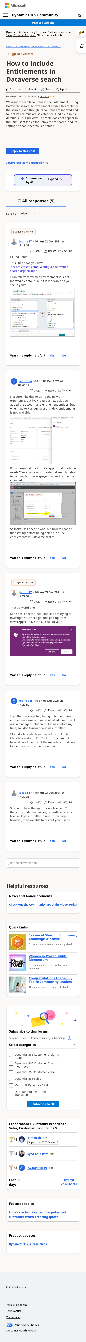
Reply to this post (23, 151)
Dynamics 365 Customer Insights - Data (37, 1056)
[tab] (36, 202)
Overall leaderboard (68, 1182)
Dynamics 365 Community (35, 15)
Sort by (11, 213)
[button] (79, 15)
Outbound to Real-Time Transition (30, 1093)
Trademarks (13, 1317)
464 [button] (37, 241)
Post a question (43, 23)
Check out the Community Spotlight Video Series (43, 904)
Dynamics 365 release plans (28, 1244)
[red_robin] (14, 381)
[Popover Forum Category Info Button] (69, 1038)
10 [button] (52, 96)
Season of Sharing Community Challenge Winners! (53, 937)
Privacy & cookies (16, 1304)
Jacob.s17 (25, 241)
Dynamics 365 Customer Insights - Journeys (37, 1065)
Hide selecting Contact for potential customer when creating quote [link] (37, 1214)
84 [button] (52, 1168)
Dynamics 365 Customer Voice (35, 1072)
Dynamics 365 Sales (28, 1078)
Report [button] (63, 89)
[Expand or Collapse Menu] (6, 15)
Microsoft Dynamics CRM (31, 1085)
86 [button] (53, 1153)
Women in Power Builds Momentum (48, 957)
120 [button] (46, 1137)
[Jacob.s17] (14, 241)
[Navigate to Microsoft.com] (15, 5)
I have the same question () (27, 163)
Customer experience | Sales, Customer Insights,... (33, 46)
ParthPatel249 (37, 1168)
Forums (41, 32)
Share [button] (48, 89)
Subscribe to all (43, 1104)
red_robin (44, 96)
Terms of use (13, 1311)
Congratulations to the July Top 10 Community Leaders (50, 980)
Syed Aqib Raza (37, 1154)
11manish (34, 1137)
